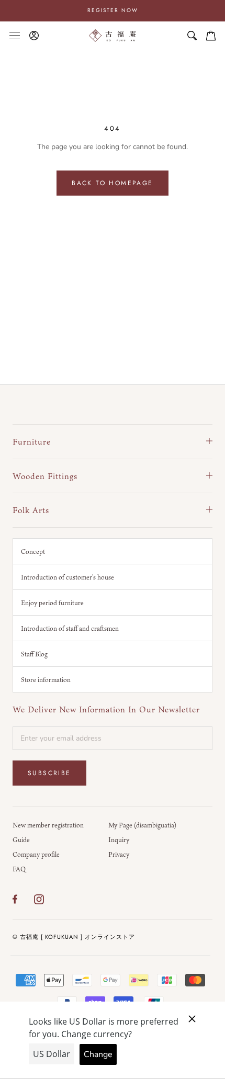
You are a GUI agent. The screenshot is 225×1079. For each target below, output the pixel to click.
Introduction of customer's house (67, 577)
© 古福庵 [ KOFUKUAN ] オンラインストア (74, 937)
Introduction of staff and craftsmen (70, 628)
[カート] (211, 35)
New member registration (48, 825)
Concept (33, 551)
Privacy (118, 854)
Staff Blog (34, 653)
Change (98, 1054)
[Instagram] (39, 899)
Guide (21, 839)
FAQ (19, 868)
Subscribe (49, 773)
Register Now (112, 10)
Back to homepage (112, 183)
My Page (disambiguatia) (142, 825)
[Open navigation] (14, 35)
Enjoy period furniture (52, 602)
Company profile (36, 854)
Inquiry (118, 839)
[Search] (192, 35)
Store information (46, 679)
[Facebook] (15, 899)
